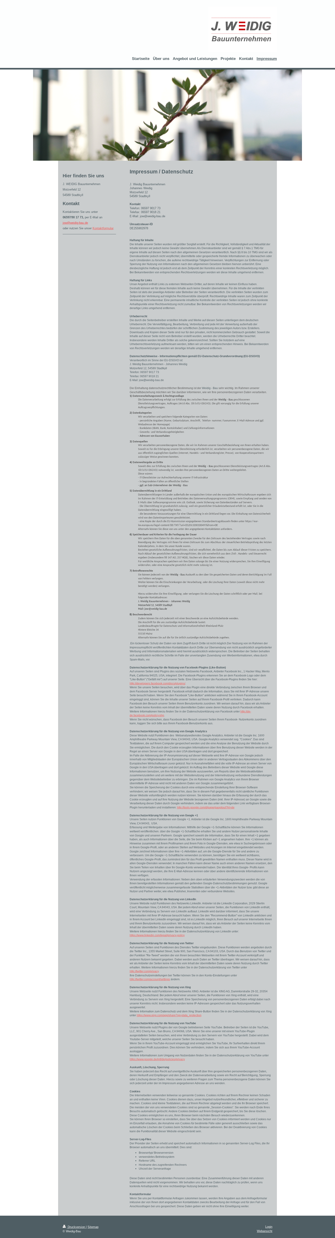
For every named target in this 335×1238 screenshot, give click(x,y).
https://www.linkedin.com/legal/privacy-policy (157, 935)
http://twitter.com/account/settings (150, 979)
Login (268, 1226)
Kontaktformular (103, 228)
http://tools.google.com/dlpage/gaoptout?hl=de (205, 807)
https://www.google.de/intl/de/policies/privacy (157, 1059)
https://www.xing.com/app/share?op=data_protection (169, 1015)
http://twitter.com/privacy (144, 971)
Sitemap (93, 1227)
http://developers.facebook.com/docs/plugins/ (157, 683)
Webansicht (264, 1231)
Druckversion (76, 1227)
